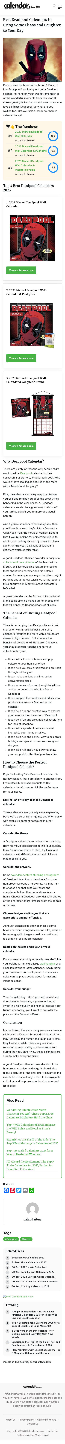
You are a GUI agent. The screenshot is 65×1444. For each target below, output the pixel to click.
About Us (10, 1419)
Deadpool (26, 473)
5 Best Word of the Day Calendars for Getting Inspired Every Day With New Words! (33, 1333)
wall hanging (48, 963)
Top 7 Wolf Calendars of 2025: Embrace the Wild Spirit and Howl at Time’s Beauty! (31, 1128)
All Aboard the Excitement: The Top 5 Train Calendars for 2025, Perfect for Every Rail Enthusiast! (30, 1165)
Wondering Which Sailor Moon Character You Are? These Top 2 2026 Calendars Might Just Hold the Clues (30, 1113)
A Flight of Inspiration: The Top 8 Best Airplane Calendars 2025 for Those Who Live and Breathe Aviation (34, 1314)
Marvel (26, 1239)
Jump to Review (26, 140)
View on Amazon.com (21, 270)
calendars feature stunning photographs (35, 875)
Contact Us (32, 1423)
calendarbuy (32, 1219)
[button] (54, 6)
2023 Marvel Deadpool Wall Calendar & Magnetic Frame (29, 165)
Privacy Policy (26, 1419)
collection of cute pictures (18, 562)
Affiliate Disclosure (46, 1419)
